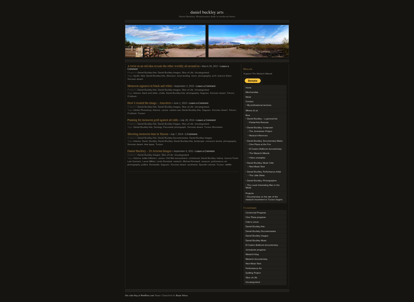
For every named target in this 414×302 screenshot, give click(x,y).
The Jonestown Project (260, 131)
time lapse (149, 144)
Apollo (136, 76)
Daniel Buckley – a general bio (262, 118)
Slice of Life (187, 72)
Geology (158, 127)
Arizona (137, 93)
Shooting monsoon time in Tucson (147, 134)
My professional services (259, 105)
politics (144, 164)
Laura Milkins (149, 161)
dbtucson (171, 76)
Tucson (141, 113)
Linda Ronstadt (164, 161)
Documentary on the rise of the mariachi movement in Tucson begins (264, 198)
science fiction (225, 76)
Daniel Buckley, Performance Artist (264, 172)
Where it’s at (252, 110)
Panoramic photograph (174, 127)
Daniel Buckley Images (169, 72)
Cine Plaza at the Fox (260, 144)
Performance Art (254, 268)
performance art (219, 161)
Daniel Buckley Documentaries (173, 138)
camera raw (174, 110)
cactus (165, 110)
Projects (250, 193)
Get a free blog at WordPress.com (139, 295)
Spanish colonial (207, 164)
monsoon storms (214, 141)
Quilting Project (253, 273)
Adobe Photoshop (142, 110)
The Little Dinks (257, 175)
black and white (150, 93)
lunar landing (183, 76)
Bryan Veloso (182, 295)
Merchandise (252, 92)
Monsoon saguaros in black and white (149, 86)
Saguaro (204, 93)
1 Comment (191, 134)
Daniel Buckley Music (256, 240)
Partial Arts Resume (259, 122)
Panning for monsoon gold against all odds (152, 120)
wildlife (228, 164)
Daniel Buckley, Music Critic (260, 163)
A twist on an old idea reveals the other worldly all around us (163, 66)
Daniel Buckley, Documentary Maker (265, 141)
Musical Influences (258, 135)
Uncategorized (202, 72)
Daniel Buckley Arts (207, 12)
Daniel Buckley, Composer (260, 127)
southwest (192, 164)
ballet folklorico (149, 158)
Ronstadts (154, 164)
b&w (143, 76)
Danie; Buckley (149, 141)
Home (248, 87)
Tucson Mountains (213, 127)
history (220, 158)
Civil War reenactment (176, 158)
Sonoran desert (135, 79)
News (248, 97)
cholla (162, 93)
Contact (249, 101)
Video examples (257, 157)
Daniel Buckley (165, 141)
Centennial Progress (256, 212)
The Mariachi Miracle (259, 153)
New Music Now (257, 166)
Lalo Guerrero (134, 161)
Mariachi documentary (256, 259)
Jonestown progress (256, 250)
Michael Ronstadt (191, 161)
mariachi (177, 161)
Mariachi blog (252, 254)
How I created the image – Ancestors (149, 103)
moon (194, 76)
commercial (194, 158)
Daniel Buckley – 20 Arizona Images (149, 151)
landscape (199, 141)
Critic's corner (252, 222)
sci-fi (214, 76)
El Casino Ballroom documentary (265, 149)
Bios (248, 115)
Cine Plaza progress (256, 217)
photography (204, 76)
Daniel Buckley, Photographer (262, 180)
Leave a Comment (205, 86)
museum (205, 161)
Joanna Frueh (231, 158)
